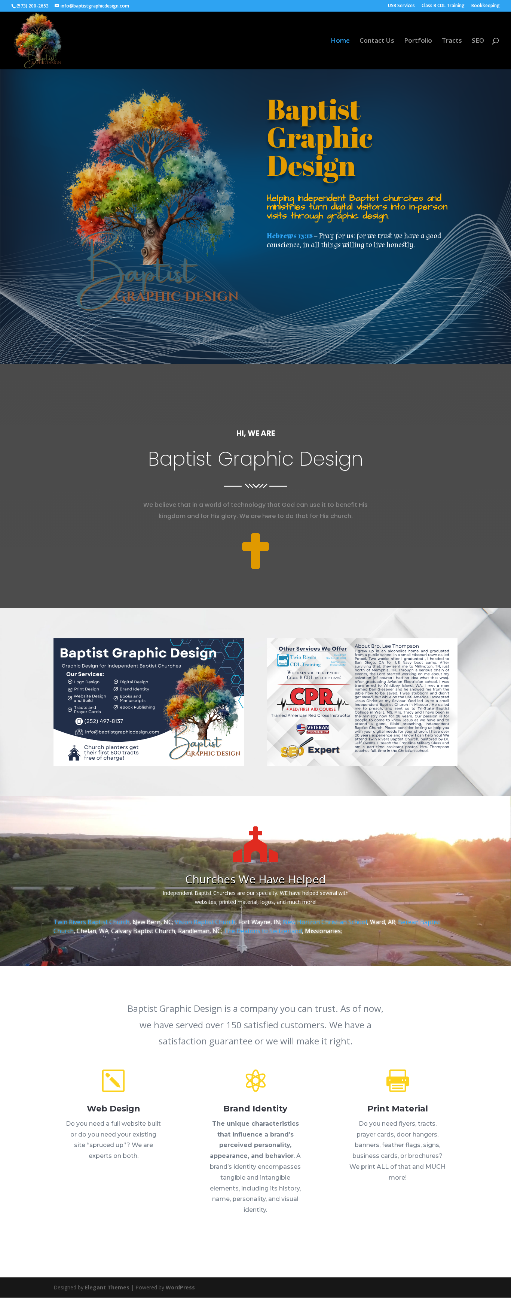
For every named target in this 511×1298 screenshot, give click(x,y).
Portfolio (418, 41)
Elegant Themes (107, 1287)
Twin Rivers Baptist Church (91, 922)
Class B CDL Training (443, 6)
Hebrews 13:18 (290, 236)
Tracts (452, 41)
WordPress (180, 1287)
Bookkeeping (485, 6)
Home (340, 41)
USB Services (401, 6)
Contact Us (376, 41)
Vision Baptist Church (205, 922)
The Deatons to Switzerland (263, 931)
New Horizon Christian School (325, 922)
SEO (478, 41)
